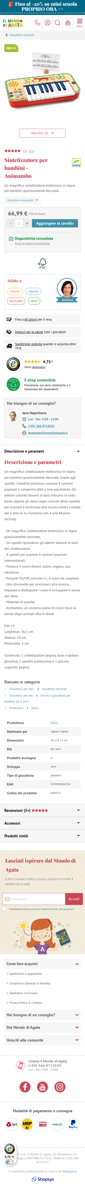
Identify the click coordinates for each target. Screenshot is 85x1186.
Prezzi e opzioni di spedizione (32, 243)
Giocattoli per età (21, 695)
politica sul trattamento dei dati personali (51, 909)
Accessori (12, 823)
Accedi (74, 898)
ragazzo (15, 291)
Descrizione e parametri (24, 451)
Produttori (16, 708)
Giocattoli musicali (21, 35)
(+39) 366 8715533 (41, 426)
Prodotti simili (16, 835)
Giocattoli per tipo (22, 689)
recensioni (38, 367)
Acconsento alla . (41, 909)
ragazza (33, 291)
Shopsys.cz (69, 1171)
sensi (34, 301)
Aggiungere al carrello (55, 223)
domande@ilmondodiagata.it (48, 433)
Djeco (35, 708)
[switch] (10, 1162)
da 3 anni (16, 301)
